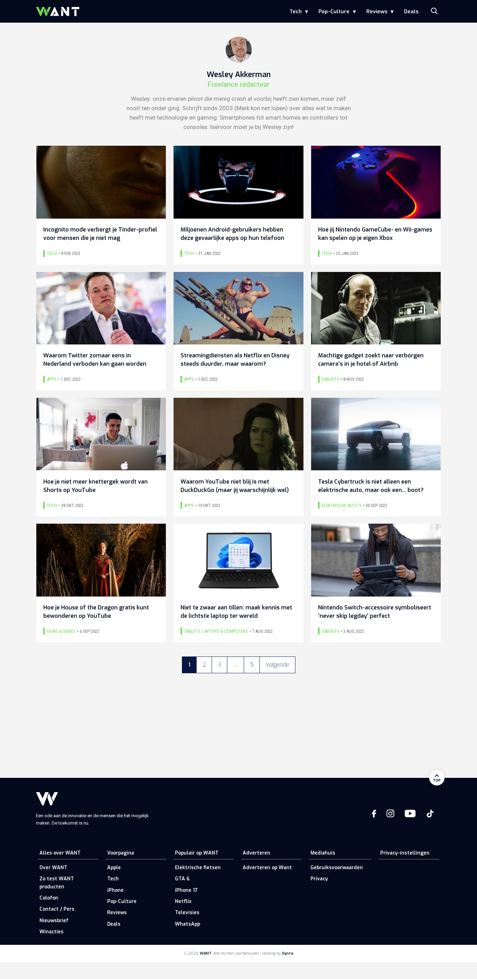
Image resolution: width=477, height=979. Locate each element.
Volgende (277, 664)
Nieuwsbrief (53, 920)
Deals (411, 11)
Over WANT (53, 867)
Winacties (51, 931)
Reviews (376, 11)
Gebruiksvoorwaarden (336, 867)
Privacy (319, 878)
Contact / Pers (56, 909)
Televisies (187, 912)
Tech (295, 11)
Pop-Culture (334, 11)
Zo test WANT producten (56, 882)
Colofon (48, 898)
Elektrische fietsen (198, 867)
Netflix (183, 901)
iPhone (115, 890)
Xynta (287, 953)
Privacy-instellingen (405, 853)
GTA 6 (182, 878)
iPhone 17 (186, 890)
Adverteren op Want (267, 867)
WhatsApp (187, 924)
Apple (114, 867)
